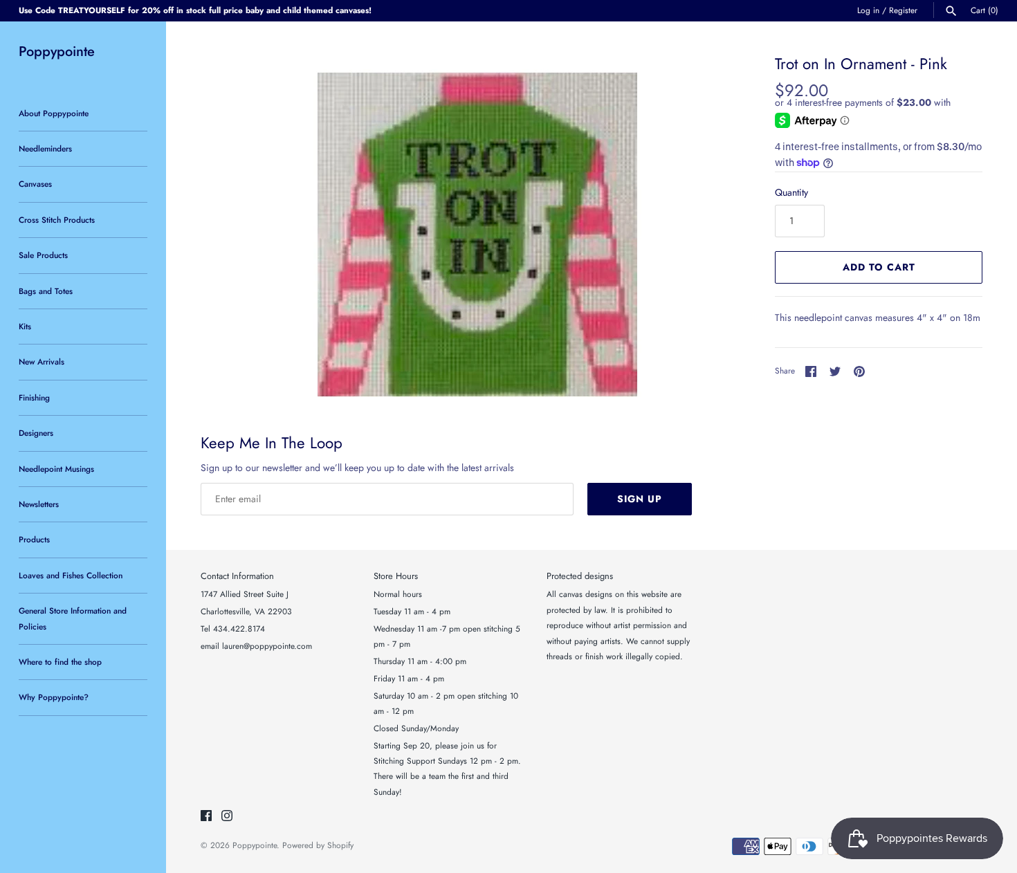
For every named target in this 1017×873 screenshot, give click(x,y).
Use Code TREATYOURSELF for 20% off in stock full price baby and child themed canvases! (195, 10)
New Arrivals (41, 361)
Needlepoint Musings (56, 469)
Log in (868, 10)
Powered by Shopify (318, 845)
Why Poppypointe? (54, 697)
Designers (36, 433)
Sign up (639, 499)
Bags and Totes (46, 291)
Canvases (35, 184)
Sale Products (43, 255)
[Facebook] (206, 817)
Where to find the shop (60, 662)
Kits (25, 326)
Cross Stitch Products (57, 220)
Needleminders (45, 148)
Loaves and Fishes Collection (70, 575)
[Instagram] (226, 817)
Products (34, 539)
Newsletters (39, 504)
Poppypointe (254, 845)
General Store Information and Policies (73, 618)
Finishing (34, 397)
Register (903, 10)
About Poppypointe (54, 113)
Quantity (791, 192)
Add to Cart (879, 267)
